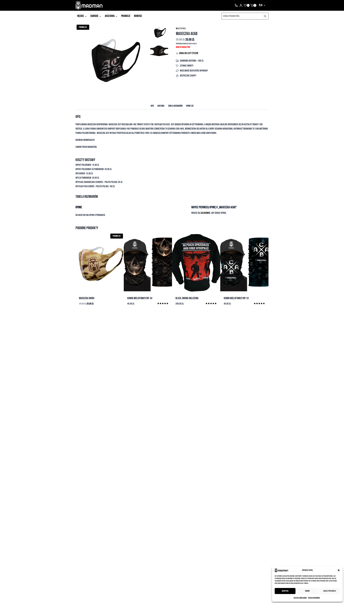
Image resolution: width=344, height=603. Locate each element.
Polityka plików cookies (300, 598)
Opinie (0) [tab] (190, 105)
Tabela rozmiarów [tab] (175, 105)
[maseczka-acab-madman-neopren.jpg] (113, 60)
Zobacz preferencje (329, 591)
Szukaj (265, 16)
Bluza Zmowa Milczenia (186, 298)
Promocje (125, 16)
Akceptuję (285, 591)
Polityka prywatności (314, 598)
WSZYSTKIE (181, 28)
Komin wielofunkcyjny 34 (139, 298)
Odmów (307, 591)
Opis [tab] (152, 105)
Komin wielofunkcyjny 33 (236, 298)
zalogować (205, 213)
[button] (338, 570)
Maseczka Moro (86, 298)
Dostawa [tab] (160, 105)
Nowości (138, 16)
